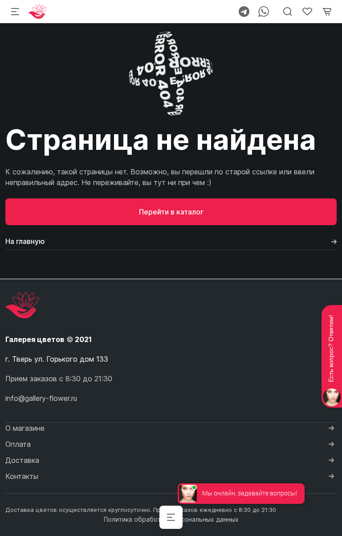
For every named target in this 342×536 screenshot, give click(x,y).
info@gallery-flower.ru (41, 398)
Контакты (21, 476)
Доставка (22, 460)
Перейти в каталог (171, 211)
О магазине (25, 428)
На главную (25, 241)
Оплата (18, 444)
